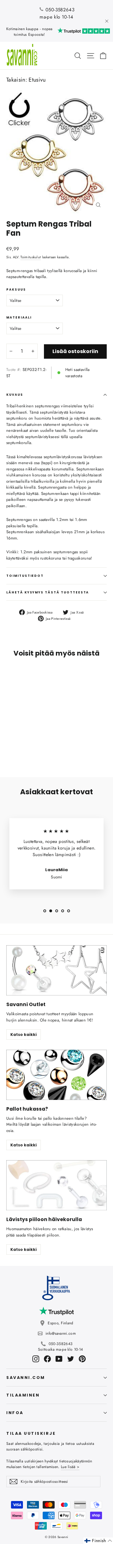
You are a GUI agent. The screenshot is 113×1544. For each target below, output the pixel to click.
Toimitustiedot (25, 576)
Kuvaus (14, 395)
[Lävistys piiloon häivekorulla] (56, 1185)
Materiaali (19, 317)
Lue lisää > (70, 1467)
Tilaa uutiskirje (31, 1433)
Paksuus (16, 290)
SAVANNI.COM (25, 1377)
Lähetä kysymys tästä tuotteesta (47, 592)
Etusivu (37, 80)
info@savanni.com (61, 1333)
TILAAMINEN (23, 1395)
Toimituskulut (30, 257)
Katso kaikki (23, 1034)
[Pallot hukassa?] (56, 1075)
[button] (98, 1540)
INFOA (15, 1412)
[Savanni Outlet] (56, 970)
